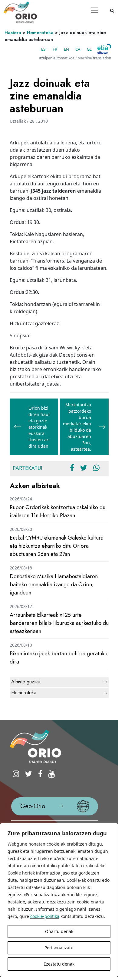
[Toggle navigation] (95, 10)
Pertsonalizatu (59, 947)
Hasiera (13, 32)
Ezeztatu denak (59, 964)
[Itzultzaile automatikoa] (104, 49)
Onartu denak (59, 931)
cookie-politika (44, 916)
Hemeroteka (40, 32)
